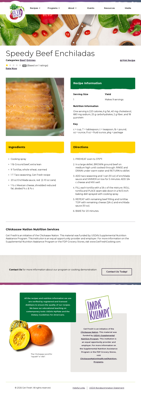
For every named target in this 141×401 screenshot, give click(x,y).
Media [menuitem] (128, 8)
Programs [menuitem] (53, 8)
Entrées (31, 60)
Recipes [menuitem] (34, 8)
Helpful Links (79, 388)
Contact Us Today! (116, 271)
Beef (23, 60)
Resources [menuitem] (109, 8)
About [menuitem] (71, 8)
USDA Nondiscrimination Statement (106, 388)
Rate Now (11, 68)
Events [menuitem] (90, 8)
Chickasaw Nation (89, 332)
